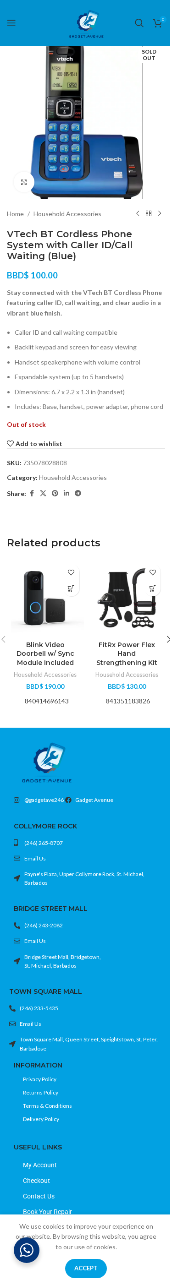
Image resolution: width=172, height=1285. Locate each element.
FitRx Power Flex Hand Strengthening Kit (126, 654)
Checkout (36, 1180)
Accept (86, 1268)
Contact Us (39, 1196)
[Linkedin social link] (66, 493)
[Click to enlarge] (24, 182)
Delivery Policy (41, 1119)
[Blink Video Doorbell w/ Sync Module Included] (45, 598)
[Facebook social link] (31, 493)
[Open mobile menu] (11, 23)
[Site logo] (86, 22)
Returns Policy (40, 1092)
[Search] (139, 23)
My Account (40, 1165)
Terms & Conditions (47, 1105)
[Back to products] (148, 213)
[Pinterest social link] (55, 493)
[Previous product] (137, 213)
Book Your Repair (47, 1211)
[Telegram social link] (78, 493)
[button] (71, 588)
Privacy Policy (39, 1079)
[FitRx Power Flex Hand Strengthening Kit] (127, 598)
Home (15, 214)
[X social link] (43, 493)
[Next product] (159, 213)
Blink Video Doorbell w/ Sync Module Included (45, 654)
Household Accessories (67, 214)
